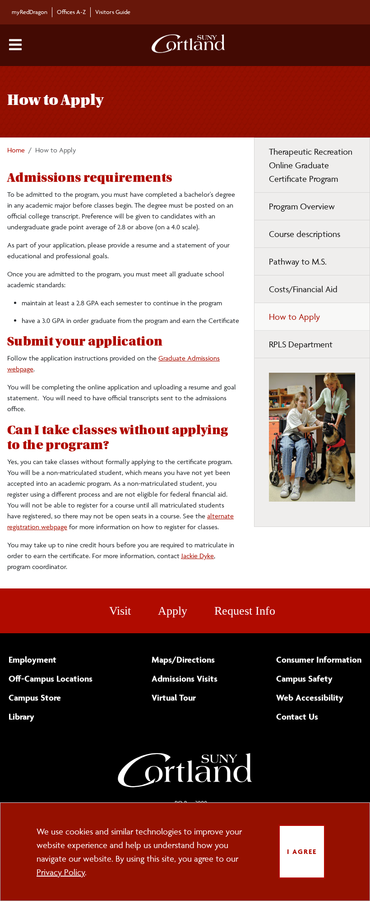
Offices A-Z (71, 11)
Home (16, 150)
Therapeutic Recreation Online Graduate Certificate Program (310, 165)
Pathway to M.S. (298, 261)
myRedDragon (29, 11)
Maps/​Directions (183, 659)
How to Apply (294, 316)
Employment (32, 659)
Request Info (244, 610)
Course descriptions (304, 233)
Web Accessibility (309, 697)
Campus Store (35, 697)
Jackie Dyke (197, 555)
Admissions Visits (184, 678)
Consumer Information (318, 659)
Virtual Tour (174, 697)
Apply (172, 610)
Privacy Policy (61, 872)
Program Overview (302, 206)
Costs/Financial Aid (303, 289)
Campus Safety (304, 678)
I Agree (302, 851)
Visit (120, 610)
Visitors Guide (112, 11)
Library (21, 716)
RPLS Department (301, 344)
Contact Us (297, 716)
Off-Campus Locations (50, 678)
